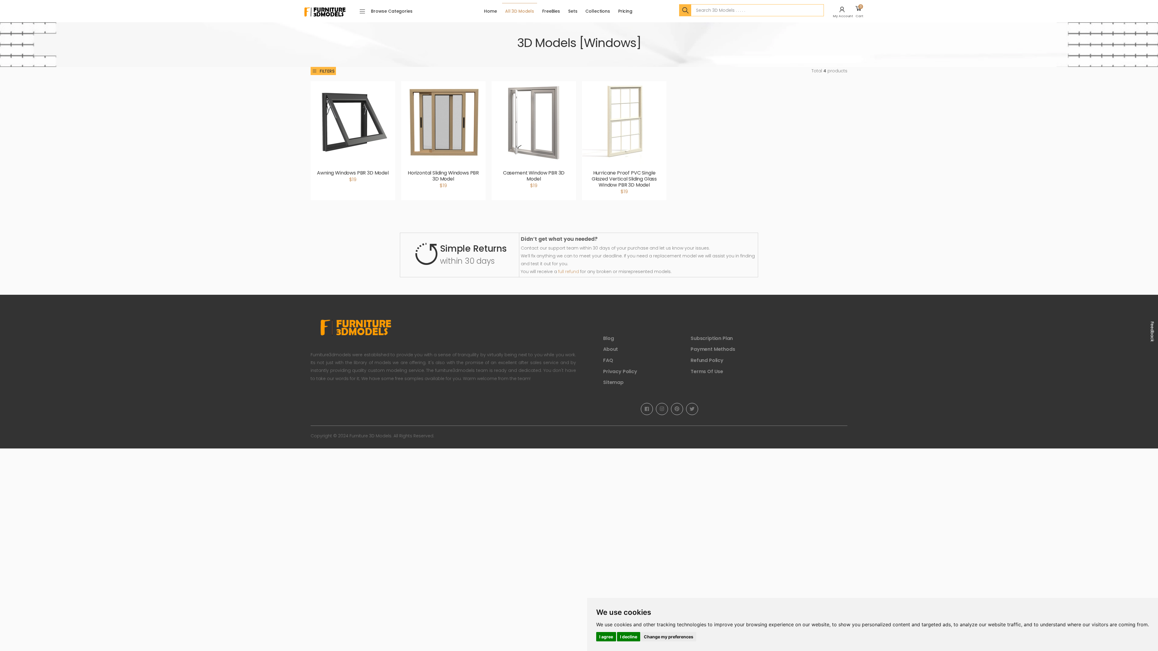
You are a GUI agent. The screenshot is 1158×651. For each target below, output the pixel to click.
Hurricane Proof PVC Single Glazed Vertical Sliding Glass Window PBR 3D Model (624, 178)
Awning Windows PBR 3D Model (353, 172)
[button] (844, 11)
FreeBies (551, 11)
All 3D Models (519, 11)
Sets (572, 11)
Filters (327, 71)
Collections (597, 11)
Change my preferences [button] (668, 636)
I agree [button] (606, 636)
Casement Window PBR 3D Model (534, 175)
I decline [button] (628, 636)
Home (490, 11)
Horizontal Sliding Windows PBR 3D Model (443, 175)
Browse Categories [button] (392, 11)
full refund (568, 272)
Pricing (625, 11)
